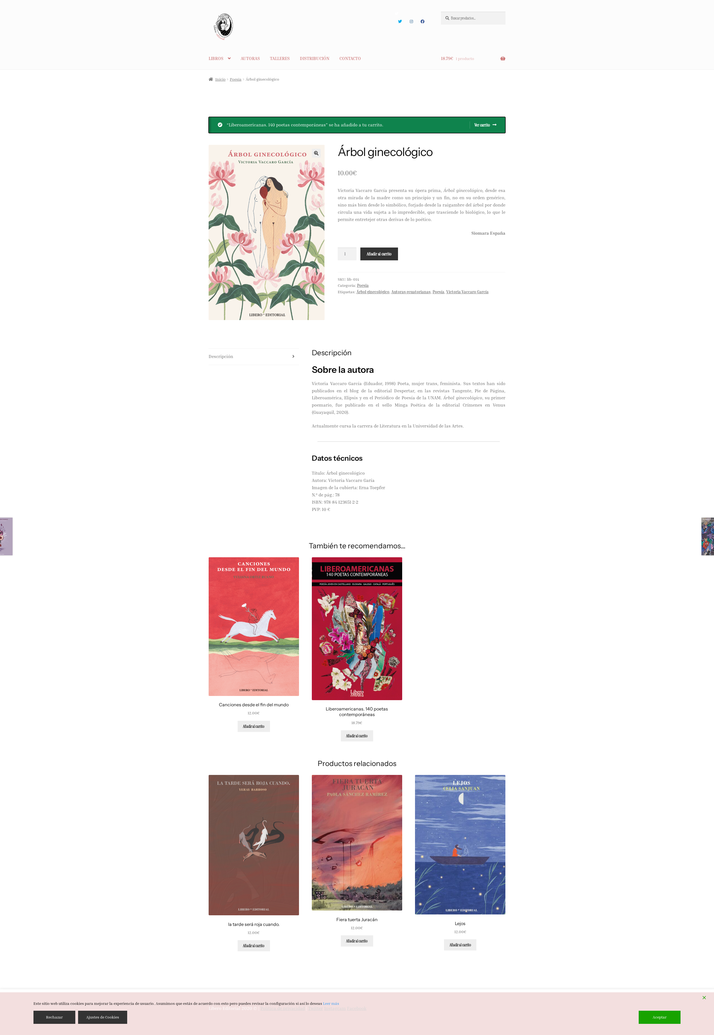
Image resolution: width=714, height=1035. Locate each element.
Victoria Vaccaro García (467, 291)
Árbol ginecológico (372, 291)
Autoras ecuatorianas (411, 291)
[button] (316, 153)
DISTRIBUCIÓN (314, 58)
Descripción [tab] (221, 356)
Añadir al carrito (379, 254)
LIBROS (216, 58)
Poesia (236, 79)
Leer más (331, 1003)
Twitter (400, 21)
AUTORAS (250, 58)
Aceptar (660, 1017)
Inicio (220, 79)
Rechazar (54, 1017)
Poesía (438, 291)
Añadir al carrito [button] (253, 726)
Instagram (411, 21)
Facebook (422, 21)
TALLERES (280, 58)
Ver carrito (482, 125)
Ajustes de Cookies (102, 1017)
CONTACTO (350, 58)
